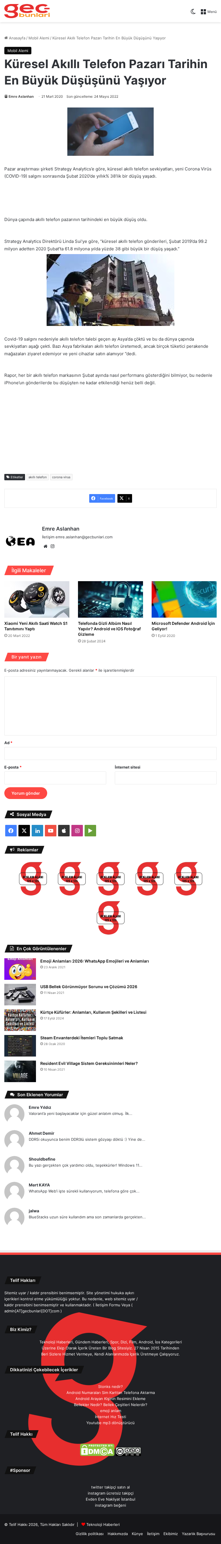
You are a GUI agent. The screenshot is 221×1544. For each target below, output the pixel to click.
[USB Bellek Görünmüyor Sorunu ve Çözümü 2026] (20, 994)
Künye (137, 1533)
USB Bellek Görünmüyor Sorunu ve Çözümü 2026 (88, 986)
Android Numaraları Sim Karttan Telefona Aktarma (110, 1392)
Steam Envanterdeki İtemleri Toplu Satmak (81, 1037)
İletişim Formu (108, 1305)
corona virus (61, 477)
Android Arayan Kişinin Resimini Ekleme (110, 1398)
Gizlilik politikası (90, 1533)
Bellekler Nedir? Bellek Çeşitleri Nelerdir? (110, 1404)
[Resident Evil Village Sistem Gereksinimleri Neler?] (20, 1071)
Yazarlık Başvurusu (198, 1533)
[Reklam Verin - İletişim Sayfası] (33, 879)
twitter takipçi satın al (110, 1487)
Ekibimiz (170, 1533)
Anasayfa (16, 38)
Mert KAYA (39, 1184)
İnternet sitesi (127, 767)
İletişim (153, 1533)
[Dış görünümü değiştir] (193, 13)
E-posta (13, 767)
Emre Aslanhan (21, 96)
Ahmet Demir (41, 1133)
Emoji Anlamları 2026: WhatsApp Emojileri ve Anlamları (94, 961)
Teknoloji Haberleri (103, 1524)
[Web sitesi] (45, 546)
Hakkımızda (118, 1533)
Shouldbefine (42, 1159)
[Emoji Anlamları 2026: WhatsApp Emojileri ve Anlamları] (20, 969)
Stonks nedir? (110, 1386)
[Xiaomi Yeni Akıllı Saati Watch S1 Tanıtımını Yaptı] (36, 599)
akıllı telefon (37, 477)
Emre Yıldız (40, 1107)
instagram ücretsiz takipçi (111, 1493)
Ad (8, 742)
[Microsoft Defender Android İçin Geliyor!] (184, 599)
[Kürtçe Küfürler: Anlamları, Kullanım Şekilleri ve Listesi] (20, 1020)
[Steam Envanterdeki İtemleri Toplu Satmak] (20, 1046)
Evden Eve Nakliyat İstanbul (110, 1499)
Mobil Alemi (38, 38)
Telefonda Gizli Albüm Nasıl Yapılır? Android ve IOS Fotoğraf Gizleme (109, 629)
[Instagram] (52, 546)
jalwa (34, 1210)
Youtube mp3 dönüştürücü (110, 1422)
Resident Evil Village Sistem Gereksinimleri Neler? (89, 1063)
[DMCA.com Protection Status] (97, 1454)
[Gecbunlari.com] (27, 11)
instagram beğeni (110, 1505)
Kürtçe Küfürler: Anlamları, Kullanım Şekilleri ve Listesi (93, 1012)
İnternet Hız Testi (110, 1416)
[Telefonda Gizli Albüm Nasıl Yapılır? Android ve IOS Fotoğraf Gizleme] (110, 599)
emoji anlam (110, 1410)
